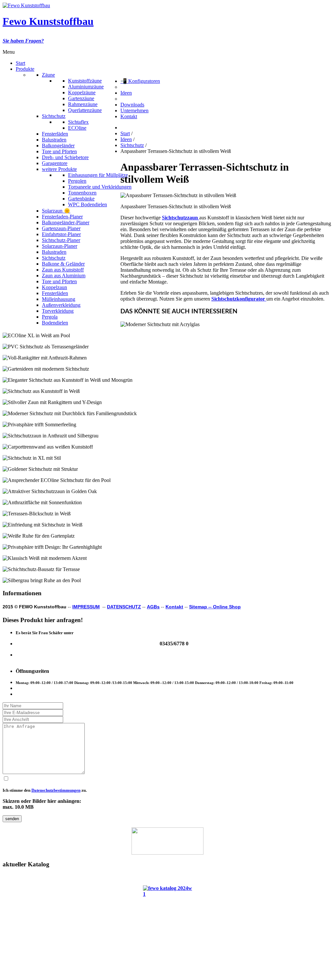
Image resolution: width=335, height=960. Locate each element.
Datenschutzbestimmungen (55, 790)
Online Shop (227, 606)
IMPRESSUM (86, 606)
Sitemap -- (201, 606)
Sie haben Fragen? (23, 41)
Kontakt (174, 606)
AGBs (153, 606)
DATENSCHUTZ (124, 606)
